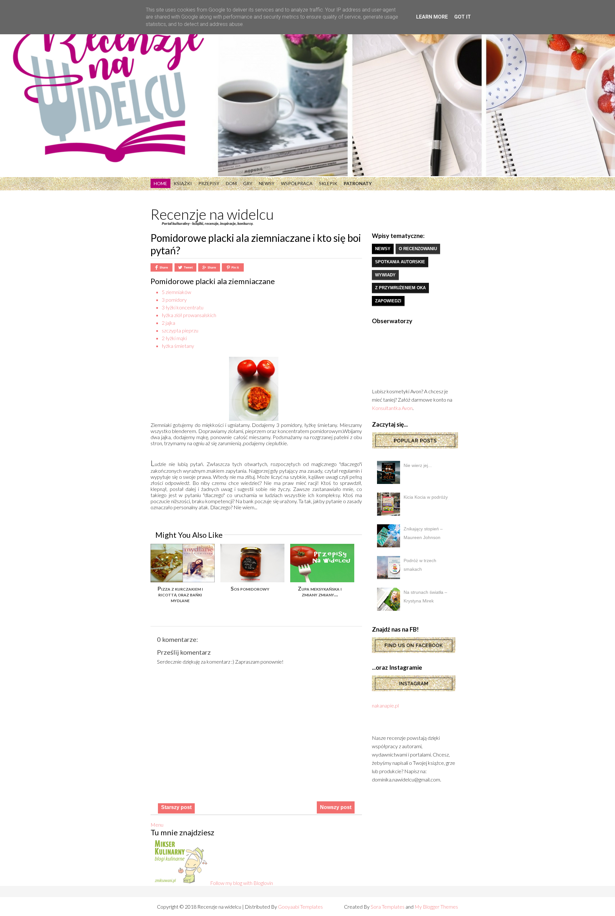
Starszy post (176, 807)
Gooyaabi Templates (300, 907)
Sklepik (328, 183)
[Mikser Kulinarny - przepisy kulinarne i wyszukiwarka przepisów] (180, 883)
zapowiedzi (388, 301)
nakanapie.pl (385, 705)
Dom (231, 183)
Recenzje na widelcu (212, 214)
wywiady (385, 275)
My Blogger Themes (436, 907)
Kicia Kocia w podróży (426, 497)
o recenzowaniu (418, 248)
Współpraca (297, 183)
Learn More (432, 17)
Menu (157, 825)
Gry (247, 183)
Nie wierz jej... (418, 465)
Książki (183, 183)
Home (160, 183)
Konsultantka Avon (392, 408)
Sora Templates (388, 907)
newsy (382, 248)
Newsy (267, 183)
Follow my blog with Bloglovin (241, 883)
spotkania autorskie (400, 261)
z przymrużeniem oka (400, 287)
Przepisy (208, 183)
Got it (462, 17)
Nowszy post (335, 807)
